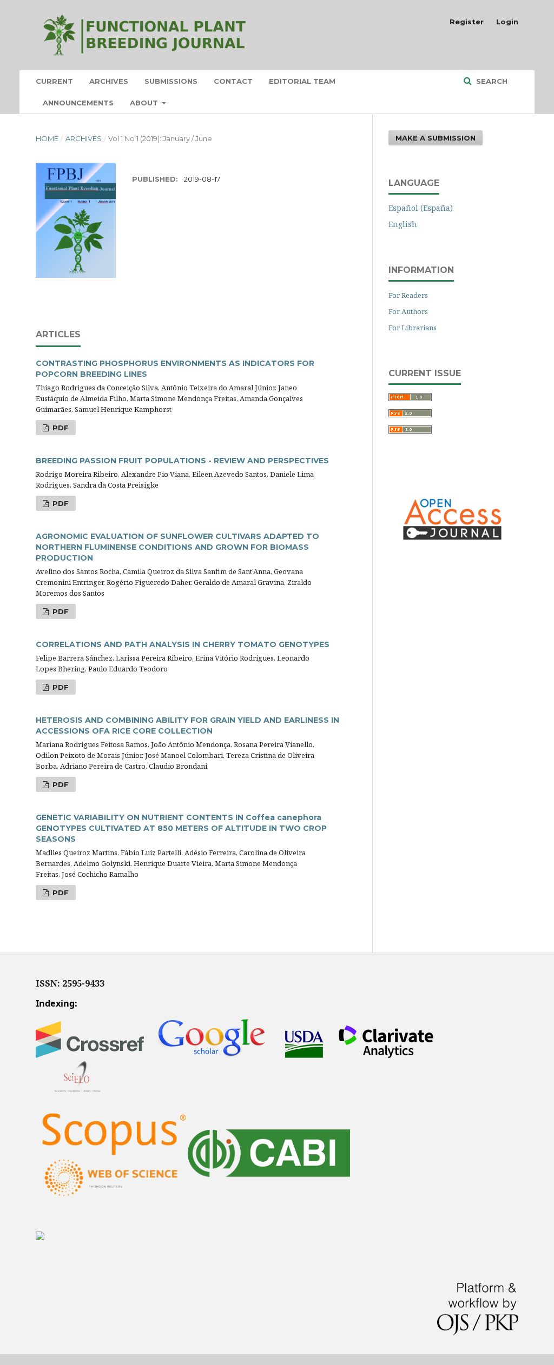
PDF (59, 427)
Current (54, 81)
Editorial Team (302, 81)
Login (507, 21)
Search (490, 81)
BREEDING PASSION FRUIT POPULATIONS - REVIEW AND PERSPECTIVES (182, 460)
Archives (108, 81)
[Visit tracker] (40, 1237)
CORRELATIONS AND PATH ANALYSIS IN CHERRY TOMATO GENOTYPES (182, 644)
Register (467, 21)
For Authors (408, 311)
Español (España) (420, 208)
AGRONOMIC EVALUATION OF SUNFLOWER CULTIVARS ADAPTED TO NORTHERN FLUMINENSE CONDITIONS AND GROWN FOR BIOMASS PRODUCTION (177, 547)
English (402, 224)
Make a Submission (435, 138)
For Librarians (412, 327)
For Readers (408, 295)
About (145, 102)
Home (47, 138)
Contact (233, 81)
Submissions (170, 81)
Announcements (78, 102)
